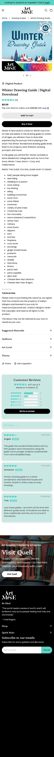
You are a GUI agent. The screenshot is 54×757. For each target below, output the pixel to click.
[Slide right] (30, 76)
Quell (47, 2)
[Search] (45, 10)
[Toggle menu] (2, 10)
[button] (8, 100)
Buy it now (27, 124)
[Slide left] (24, 76)
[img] (10, 435)
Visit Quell (12, 574)
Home (4, 18)
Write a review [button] (27, 411)
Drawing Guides (19, 18)
